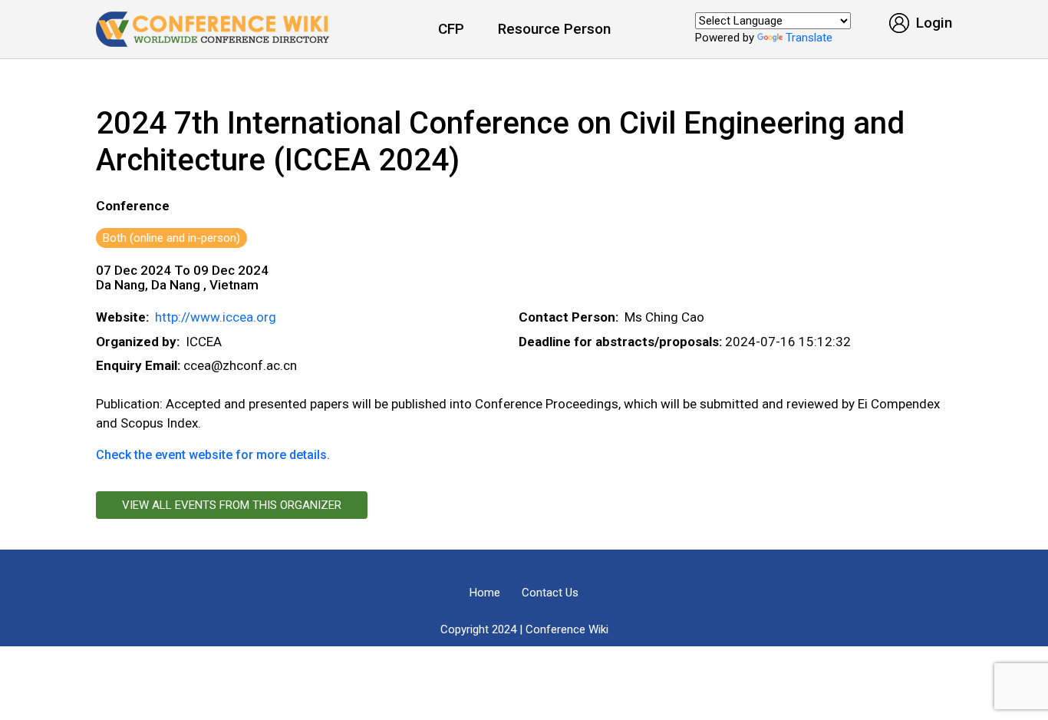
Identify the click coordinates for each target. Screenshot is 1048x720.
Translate (809, 38)
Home (485, 592)
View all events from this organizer (231, 505)
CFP (451, 29)
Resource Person (554, 29)
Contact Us (550, 592)
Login (932, 22)
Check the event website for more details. (213, 455)
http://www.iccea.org (215, 317)
